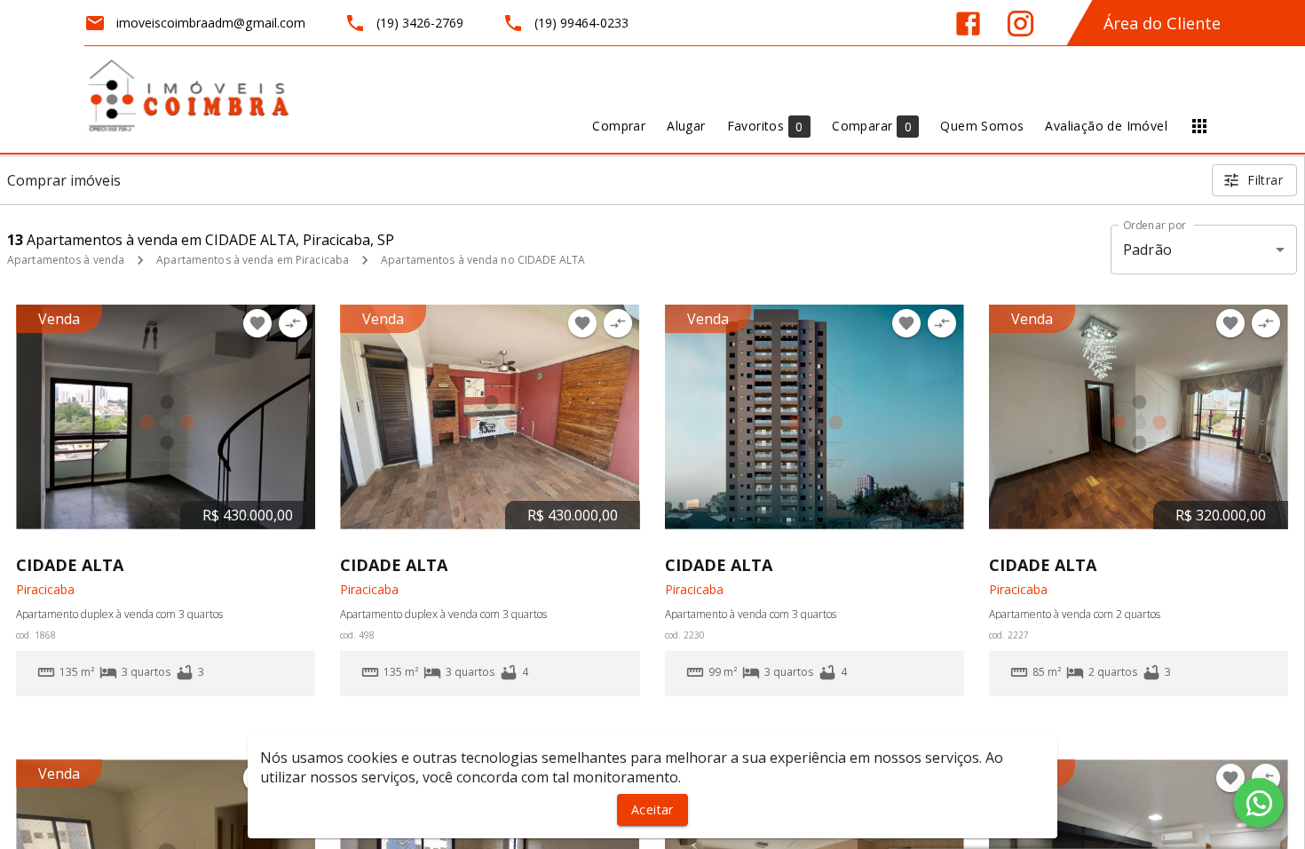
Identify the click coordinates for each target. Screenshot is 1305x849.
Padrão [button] (1147, 249)
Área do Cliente (1162, 23)
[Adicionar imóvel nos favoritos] (257, 323)
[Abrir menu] (1199, 126)
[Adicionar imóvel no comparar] (293, 323)
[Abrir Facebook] (968, 23)
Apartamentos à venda (65, 259)
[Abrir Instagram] (1020, 23)
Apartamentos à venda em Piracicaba (252, 259)
